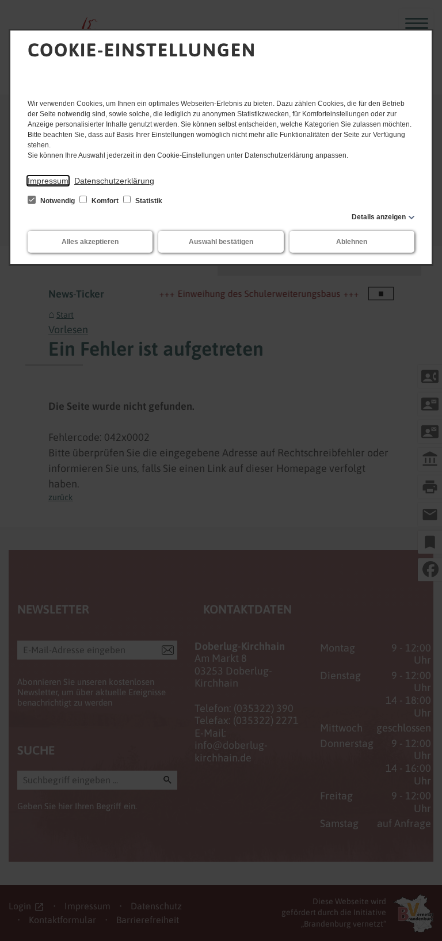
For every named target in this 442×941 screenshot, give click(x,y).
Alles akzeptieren (90, 242)
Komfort (105, 201)
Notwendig (58, 201)
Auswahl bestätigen (221, 242)
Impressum (48, 180)
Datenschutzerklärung (114, 180)
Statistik (148, 201)
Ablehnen (351, 242)
